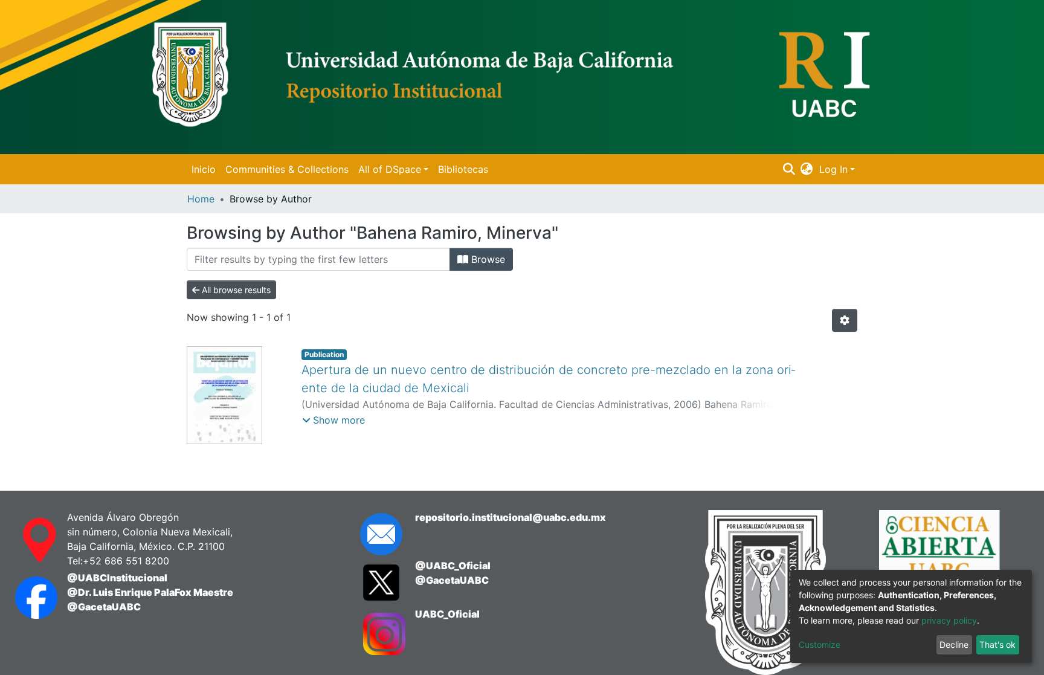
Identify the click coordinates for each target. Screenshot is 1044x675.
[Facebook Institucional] (29, 597)
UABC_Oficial (447, 614)
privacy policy (949, 620)
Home (200, 199)
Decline (953, 644)
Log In (833, 169)
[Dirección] (29, 540)
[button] (807, 169)
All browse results (235, 290)
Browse (486, 259)
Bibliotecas (463, 169)
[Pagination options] (844, 320)
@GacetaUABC (104, 607)
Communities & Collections (287, 169)
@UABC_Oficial (453, 566)
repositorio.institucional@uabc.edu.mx (510, 517)
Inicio (204, 169)
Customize (819, 644)
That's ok (997, 644)
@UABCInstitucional (117, 578)
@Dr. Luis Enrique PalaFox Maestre (150, 592)
